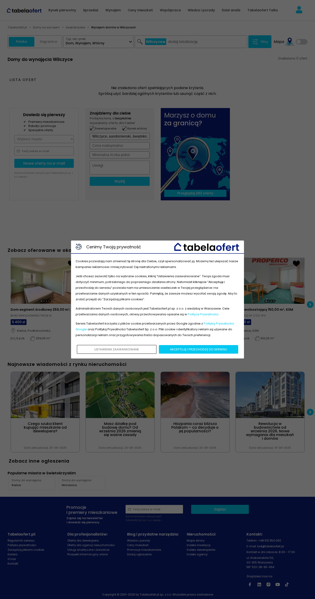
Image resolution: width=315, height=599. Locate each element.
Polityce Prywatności (203, 314)
